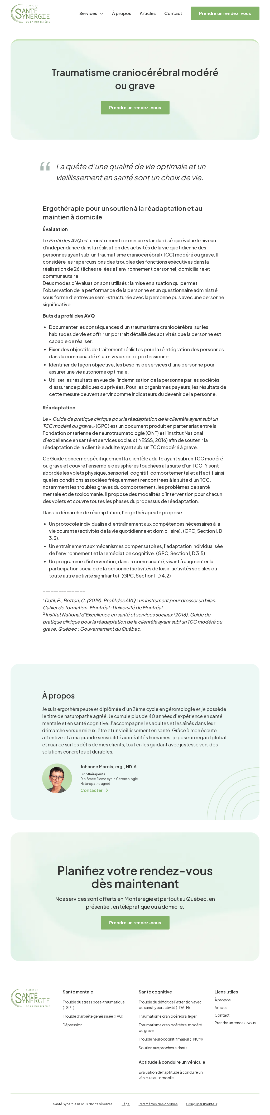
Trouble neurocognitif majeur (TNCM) (171, 1039)
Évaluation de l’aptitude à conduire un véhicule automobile (171, 1075)
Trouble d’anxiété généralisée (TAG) (93, 1016)
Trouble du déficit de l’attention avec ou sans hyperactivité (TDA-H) (170, 1005)
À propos (121, 13)
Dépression (73, 1024)
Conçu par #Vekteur (201, 1104)
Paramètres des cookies (158, 1104)
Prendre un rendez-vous (225, 13)
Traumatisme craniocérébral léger (168, 1016)
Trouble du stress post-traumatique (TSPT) (94, 1005)
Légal (126, 1104)
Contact (173, 13)
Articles (148, 13)
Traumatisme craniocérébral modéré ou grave (170, 1027)
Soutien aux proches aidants (163, 1047)
